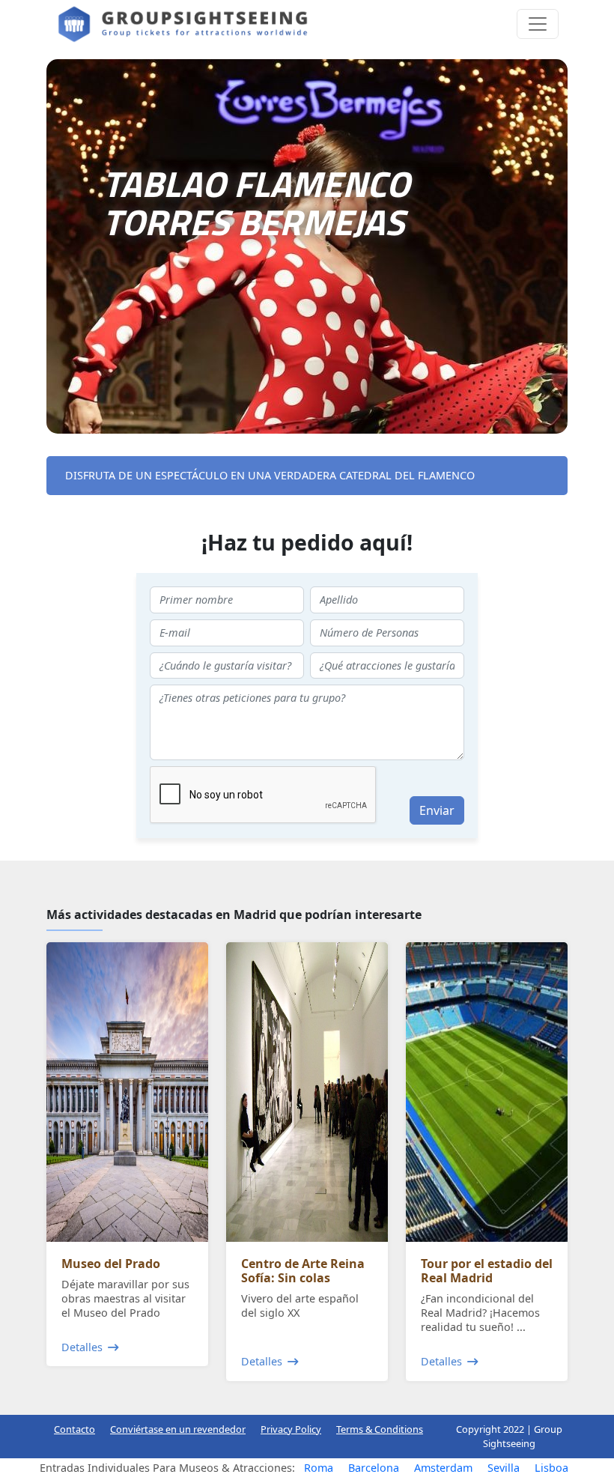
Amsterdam (443, 1468)
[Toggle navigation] (538, 24)
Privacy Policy (291, 1429)
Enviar (437, 810)
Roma (318, 1468)
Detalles (82, 1347)
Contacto (74, 1429)
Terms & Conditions (379, 1429)
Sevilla (503, 1468)
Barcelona (373, 1468)
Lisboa (551, 1468)
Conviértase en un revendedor (178, 1429)
